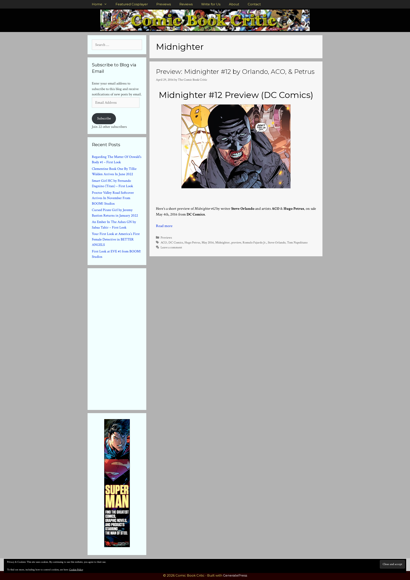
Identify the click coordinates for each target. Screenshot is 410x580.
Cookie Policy (76, 569)
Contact (254, 4)
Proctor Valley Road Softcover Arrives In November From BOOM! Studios (113, 198)
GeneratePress (235, 575)
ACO (164, 242)
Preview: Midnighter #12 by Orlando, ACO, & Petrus (235, 72)
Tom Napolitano (297, 242)
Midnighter (222, 242)
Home (97, 4)
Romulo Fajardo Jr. (254, 242)
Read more (164, 225)
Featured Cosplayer (132, 4)
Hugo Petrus (192, 242)
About (234, 4)
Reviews (186, 4)
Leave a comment (171, 247)
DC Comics (175, 242)
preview (236, 242)
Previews (163, 4)
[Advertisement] (124, 338)
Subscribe (104, 118)
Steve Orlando (277, 242)
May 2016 (208, 242)
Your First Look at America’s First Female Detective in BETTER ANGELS (116, 239)
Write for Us (210, 4)
